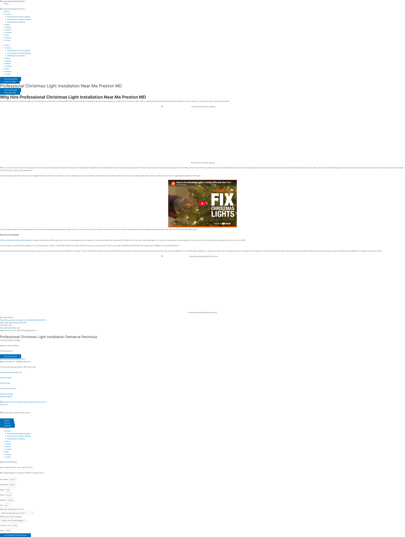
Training (8, 27)
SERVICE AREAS (6, 397)
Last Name (4, 485)
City (1, 505)
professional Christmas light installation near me (173, 101)
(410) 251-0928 (5, 378)
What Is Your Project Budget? (11, 517)
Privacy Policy (5, 383)
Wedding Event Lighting (16, 22)
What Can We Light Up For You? (12, 509)
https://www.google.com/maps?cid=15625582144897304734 (23, 320)
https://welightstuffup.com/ (10, 328)
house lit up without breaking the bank (168, 168)
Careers (8, 30)
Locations (8, 32)
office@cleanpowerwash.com (11, 372)
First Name (4, 479)
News (7, 35)
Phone (2, 495)
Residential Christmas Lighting (18, 17)
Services (8, 14)
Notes (2, 531)
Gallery (7, 25)
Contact (8, 40)
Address (3, 500)
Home (7, 12)
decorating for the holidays (23, 168)
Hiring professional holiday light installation (16, 240)
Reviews (8, 38)
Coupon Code (5, 525)
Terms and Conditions (8, 389)
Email (2, 490)
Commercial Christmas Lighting (19, 19)
